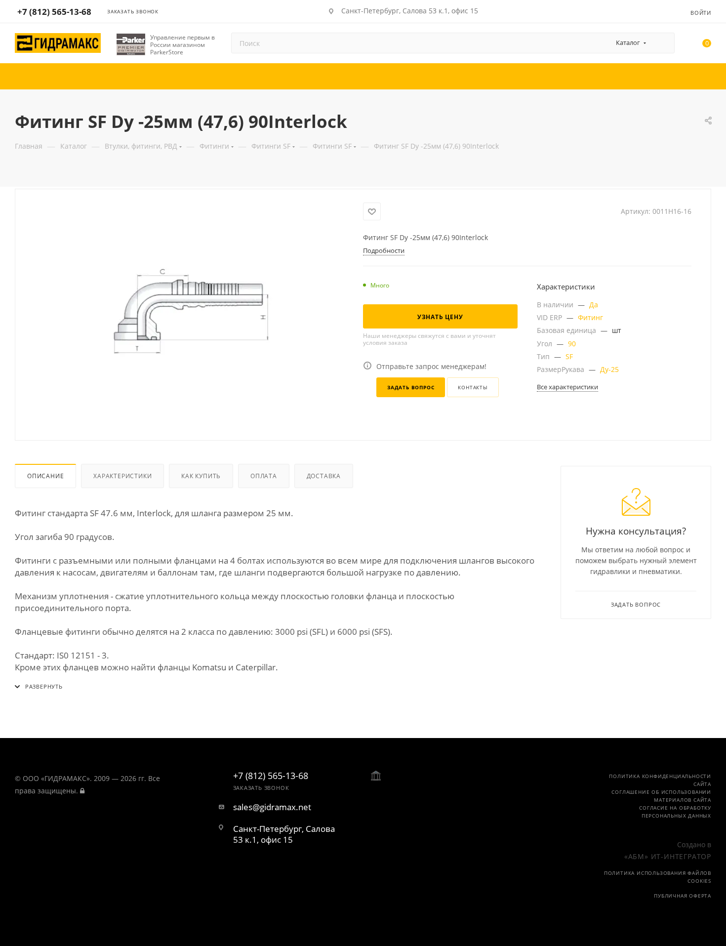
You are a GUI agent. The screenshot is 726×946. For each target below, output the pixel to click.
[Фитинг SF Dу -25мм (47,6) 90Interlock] (189, 314)
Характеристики (122, 476)
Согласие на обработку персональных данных (675, 811)
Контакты (472, 387)
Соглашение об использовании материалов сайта (661, 795)
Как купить (201, 476)
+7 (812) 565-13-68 (54, 11)
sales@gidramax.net (272, 807)
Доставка (324, 476)
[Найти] (662, 43)
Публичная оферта (682, 895)
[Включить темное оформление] (652, 10)
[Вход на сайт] (82, 790)
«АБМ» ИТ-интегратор (667, 856)
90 (572, 343)
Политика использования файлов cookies (657, 876)
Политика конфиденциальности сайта (660, 780)
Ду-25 (609, 369)
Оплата (263, 476)
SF (569, 356)
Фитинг (590, 317)
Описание (45, 476)
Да (593, 304)
